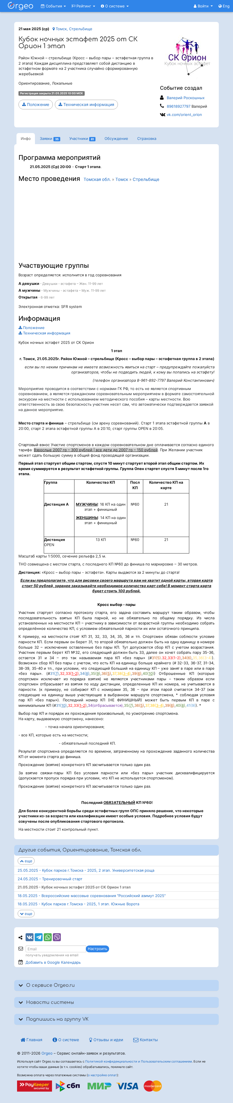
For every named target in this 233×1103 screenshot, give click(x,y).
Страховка (146, 138)
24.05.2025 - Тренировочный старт (50, 879)
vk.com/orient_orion (184, 114)
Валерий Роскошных (186, 97)
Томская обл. (97, 179)
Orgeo (47, 1053)
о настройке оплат (102, 1075)
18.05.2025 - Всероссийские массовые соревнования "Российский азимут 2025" (92, 895)
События (54, 6)
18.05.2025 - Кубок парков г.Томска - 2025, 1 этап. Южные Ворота (78, 904)
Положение (37, 104)
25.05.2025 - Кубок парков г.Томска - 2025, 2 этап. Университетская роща (86, 870)
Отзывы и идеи (107, 1039)
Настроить (97, 948)
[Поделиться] (30, 937)
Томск (121, 179)
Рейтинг (83, 6)
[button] (203, 6)
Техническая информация (88, 104)
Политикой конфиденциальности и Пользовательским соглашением (138, 1061)
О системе (115, 6)
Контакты (148, 1039)
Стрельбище (146, 179)
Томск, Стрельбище (73, 28)
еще (28, 861)
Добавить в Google (53, 962)
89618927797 (178, 106)
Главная (33, 1039)
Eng (226, 6)
